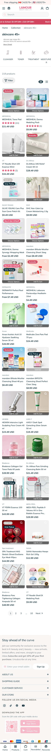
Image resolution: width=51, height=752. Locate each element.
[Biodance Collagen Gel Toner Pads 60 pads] (13, 446)
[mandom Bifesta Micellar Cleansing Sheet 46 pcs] (13, 358)
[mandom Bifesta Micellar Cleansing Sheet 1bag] (37, 229)
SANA (28, 548)
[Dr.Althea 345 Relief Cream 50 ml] (37, 144)
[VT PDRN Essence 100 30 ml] (13, 487)
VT (3, 161)
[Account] (42, 8)
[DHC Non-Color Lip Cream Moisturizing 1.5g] (37, 188)
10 (31, 613)
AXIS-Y (29, 419)
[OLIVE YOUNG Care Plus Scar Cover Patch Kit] (13, 188)
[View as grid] (40, 81)
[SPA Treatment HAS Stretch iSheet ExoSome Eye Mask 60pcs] (13, 531)
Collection (16, 27)
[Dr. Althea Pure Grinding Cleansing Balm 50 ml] (37, 446)
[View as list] (46, 81)
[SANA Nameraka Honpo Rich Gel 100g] (37, 531)
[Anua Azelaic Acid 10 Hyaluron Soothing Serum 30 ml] (13, 314)
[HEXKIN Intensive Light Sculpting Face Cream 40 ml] (13, 402)
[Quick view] (21, 90)
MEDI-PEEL (30, 504)
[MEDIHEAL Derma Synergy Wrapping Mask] (13, 229)
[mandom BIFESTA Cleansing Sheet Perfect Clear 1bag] (37, 358)
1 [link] (10, 613)
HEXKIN (5, 419)
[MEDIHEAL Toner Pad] (13, 99)
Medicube (30, 331)
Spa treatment (8, 548)
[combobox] (25, 14)
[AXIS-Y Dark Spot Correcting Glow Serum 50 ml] (37, 402)
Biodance (5, 463)
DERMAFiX (6, 287)
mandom (29, 246)
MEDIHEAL (6, 116)
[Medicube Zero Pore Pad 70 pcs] (37, 314)
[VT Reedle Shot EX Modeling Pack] (37, 575)
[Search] (4, 14)
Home (5, 27)
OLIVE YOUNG (7, 205)
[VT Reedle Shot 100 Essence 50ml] (13, 144)
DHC (28, 205)
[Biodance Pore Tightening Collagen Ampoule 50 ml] (13, 575)
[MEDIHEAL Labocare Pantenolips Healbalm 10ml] (37, 270)
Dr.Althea (30, 161)
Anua (4, 331)
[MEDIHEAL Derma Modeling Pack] (37, 99)
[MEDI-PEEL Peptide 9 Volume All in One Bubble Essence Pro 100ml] (37, 487)
